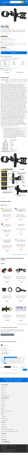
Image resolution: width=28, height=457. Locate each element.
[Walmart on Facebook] (2, 442)
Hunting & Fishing (20, 81)
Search (25, 369)
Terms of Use (3, 424)
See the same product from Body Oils (20, 254)
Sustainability (3, 394)
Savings (15, 5)
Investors (3, 392)
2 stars (2, 361)
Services (10, 5)
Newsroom (3, 390)
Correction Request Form (7, 334)
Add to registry (21, 72)
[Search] (22, 2)
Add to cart (14, 52)
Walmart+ (3, 405)
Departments (5, 5)
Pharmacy (3, 413)
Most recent (7, 367)
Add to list (7, 72)
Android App (3, 437)
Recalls (2, 414)
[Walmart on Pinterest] (9, 442)
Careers (2, 388)
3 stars (2, 360)
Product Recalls (4, 418)
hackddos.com (12, 42)
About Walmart (4, 386)
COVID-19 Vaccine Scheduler (6, 411)
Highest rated (15, 367)
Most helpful (23, 367)
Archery (25, 81)
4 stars (2, 358)
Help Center (21, 379)
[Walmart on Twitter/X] (4, 442)
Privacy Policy (3, 426)
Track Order (11, 380)
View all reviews (5, 353)
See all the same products (22, 324)
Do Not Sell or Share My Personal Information (9, 431)
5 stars (2, 357)
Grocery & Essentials (21, 5)
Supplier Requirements (5, 395)
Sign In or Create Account (10, 379)
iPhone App (3, 435)
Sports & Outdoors (12, 81)
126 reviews (10, 33)
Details (10, 69)
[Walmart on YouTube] (6, 442)
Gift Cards (3, 407)
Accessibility (3, 416)
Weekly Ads (19, 380)
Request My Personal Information (7, 429)
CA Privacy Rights (4, 427)
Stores (2, 401)
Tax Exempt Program (5, 420)
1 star (2, 362)
